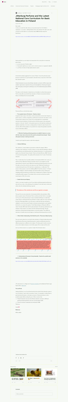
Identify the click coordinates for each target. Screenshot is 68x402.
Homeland (53, 6)
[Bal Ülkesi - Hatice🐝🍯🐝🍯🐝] (34, 372)
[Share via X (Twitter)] (18, 357)
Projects (32, 6)
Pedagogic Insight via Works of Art (42, 6)
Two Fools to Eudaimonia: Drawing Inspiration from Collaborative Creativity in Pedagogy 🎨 (50, 379)
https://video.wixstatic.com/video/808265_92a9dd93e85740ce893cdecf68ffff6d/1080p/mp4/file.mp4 (33, 36)
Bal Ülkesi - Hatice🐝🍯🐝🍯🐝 (34, 379)
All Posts (12, 6)
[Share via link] (23, 357)
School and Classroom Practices (22, 6)
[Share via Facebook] (16, 357)
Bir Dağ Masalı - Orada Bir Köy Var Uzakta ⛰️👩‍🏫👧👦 (17, 379)
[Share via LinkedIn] (20, 357)
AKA (5, 2)
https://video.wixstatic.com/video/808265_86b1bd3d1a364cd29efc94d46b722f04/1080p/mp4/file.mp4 (33, 261)
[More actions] (51, 13)
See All (56, 366)
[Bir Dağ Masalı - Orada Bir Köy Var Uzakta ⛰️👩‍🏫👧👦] (18, 372)
